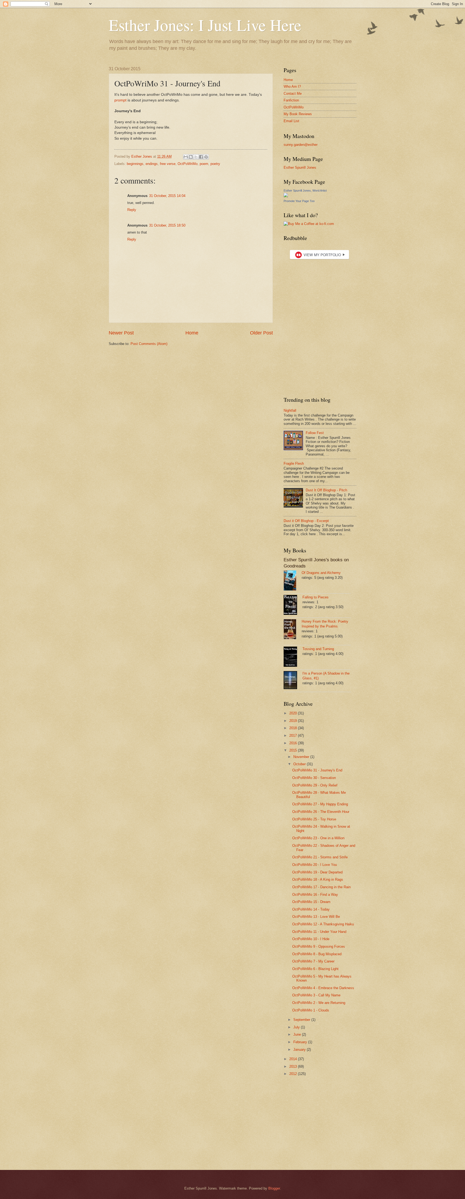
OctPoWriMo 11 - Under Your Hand (319, 932)
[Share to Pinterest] (206, 157)
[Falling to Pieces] (293, 605)
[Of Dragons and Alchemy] (293, 581)
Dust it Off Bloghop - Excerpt (306, 521)
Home (191, 333)
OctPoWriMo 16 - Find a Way (315, 895)
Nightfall (290, 410)
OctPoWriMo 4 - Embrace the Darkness (323, 988)
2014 (293, 1059)
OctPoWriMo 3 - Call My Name (316, 995)
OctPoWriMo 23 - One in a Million (318, 838)
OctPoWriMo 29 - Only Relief (314, 785)
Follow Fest (315, 433)
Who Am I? (292, 86)
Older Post (261, 333)
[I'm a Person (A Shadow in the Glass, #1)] (293, 680)
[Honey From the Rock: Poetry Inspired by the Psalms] (293, 630)
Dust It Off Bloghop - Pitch (326, 490)
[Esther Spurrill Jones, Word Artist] (286, 196)
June (297, 1034)
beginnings (135, 164)
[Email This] (185, 157)
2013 (293, 1066)
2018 (293, 728)
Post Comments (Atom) (149, 344)
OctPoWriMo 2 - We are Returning (318, 1003)
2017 (293, 735)
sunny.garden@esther (301, 145)
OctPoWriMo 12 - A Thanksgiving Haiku (323, 924)
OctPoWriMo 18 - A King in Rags (317, 879)
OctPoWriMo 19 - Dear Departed (317, 872)
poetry (215, 164)
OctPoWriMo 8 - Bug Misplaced (316, 954)
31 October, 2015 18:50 (167, 225)
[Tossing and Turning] (293, 657)
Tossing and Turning (318, 649)
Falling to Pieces (315, 597)
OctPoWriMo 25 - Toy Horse (314, 819)
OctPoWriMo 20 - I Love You (314, 865)
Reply (131, 210)
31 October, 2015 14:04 (167, 196)
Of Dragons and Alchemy (321, 573)
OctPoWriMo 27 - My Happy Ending (320, 804)
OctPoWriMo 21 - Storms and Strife (320, 857)
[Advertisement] (317, 1127)
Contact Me (293, 93)
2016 (293, 743)
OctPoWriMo (188, 164)
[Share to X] (196, 157)
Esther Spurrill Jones (300, 167)
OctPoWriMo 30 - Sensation (314, 778)
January (300, 1050)
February (300, 1042)
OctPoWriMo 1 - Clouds (310, 1010)
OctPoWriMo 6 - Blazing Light (315, 969)
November (301, 757)
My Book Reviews (298, 114)
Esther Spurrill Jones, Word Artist (305, 190)
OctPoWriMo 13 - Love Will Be (316, 917)
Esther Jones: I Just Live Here (205, 25)
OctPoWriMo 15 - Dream (311, 902)
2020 (293, 713)
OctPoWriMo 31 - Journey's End (317, 770)
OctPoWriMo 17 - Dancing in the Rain (321, 887)
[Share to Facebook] (201, 157)
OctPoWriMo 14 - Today (311, 909)
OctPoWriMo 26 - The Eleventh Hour (320, 812)
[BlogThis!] (190, 157)
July (297, 1027)
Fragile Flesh (294, 463)
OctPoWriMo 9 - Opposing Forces (318, 946)
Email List (291, 121)
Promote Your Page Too (299, 201)
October (300, 764)
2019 (293, 721)
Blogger (274, 1188)
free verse (167, 164)
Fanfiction (291, 100)
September (302, 1020)
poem (204, 164)
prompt (120, 100)
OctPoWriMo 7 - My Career (313, 961)
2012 (293, 1074)
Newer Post (121, 333)
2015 (293, 750)
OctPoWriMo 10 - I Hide (310, 939)
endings (152, 164)
